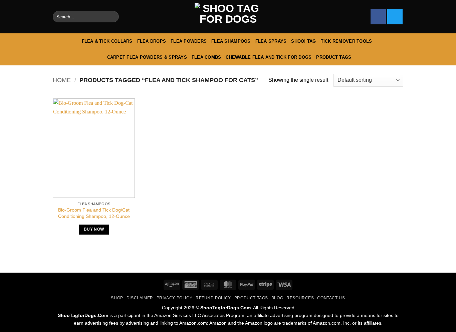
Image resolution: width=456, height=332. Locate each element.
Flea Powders (189, 41)
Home (62, 79)
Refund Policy (213, 298)
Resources (300, 298)
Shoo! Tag (303, 41)
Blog (277, 298)
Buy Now (94, 229)
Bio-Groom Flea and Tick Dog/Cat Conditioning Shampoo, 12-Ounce (94, 213)
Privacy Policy (175, 298)
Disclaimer (140, 298)
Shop (117, 298)
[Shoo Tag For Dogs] (228, 17)
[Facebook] (378, 16)
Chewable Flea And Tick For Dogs (268, 57)
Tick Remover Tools (346, 41)
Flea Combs (206, 57)
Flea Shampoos (230, 41)
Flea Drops (151, 41)
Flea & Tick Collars (107, 41)
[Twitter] (395, 16)
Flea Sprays (271, 41)
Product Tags (333, 57)
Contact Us (331, 298)
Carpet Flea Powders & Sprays (147, 57)
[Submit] (112, 16)
